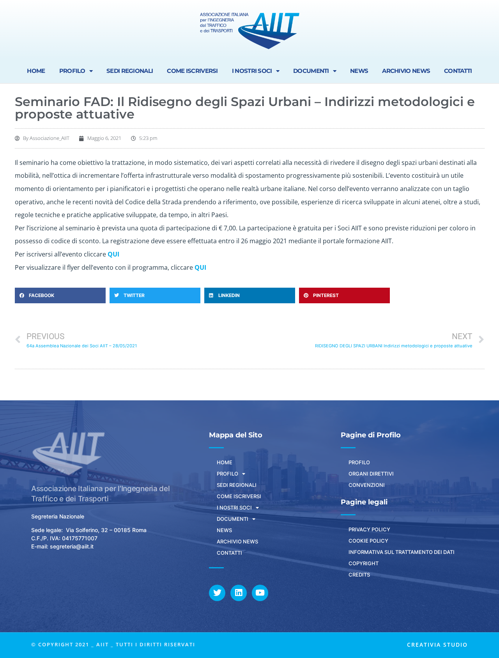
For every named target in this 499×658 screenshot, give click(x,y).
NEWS (359, 70)
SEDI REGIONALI (129, 70)
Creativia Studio (437, 644)
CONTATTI (458, 70)
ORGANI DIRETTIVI (371, 474)
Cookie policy (368, 541)
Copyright (364, 563)
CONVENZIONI (367, 485)
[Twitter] (217, 593)
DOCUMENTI (311, 70)
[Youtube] (260, 593)
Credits (359, 574)
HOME (36, 70)
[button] (60, 295)
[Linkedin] (238, 593)
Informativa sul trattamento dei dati (402, 552)
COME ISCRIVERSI (192, 70)
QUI (113, 254)
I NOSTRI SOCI (252, 70)
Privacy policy (369, 529)
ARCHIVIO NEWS (406, 70)
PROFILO (72, 70)
